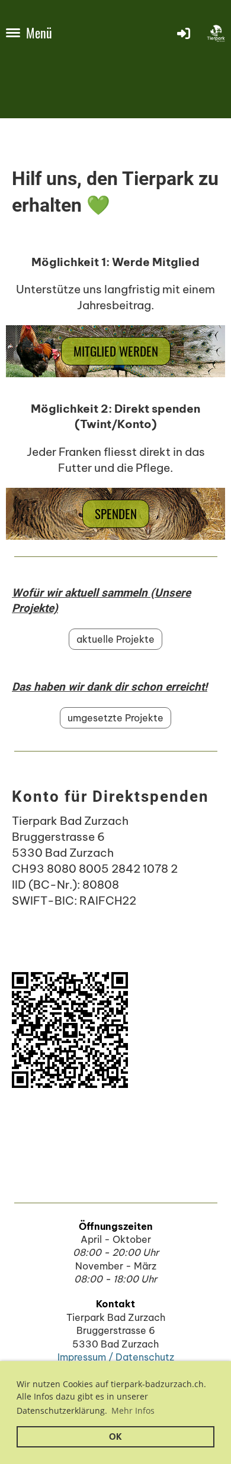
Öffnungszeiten (116, 1226)
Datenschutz (145, 1357)
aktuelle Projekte (115, 639)
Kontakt (115, 1304)
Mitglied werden (115, 351)
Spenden (116, 513)
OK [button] (115, 1436)
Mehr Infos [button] (133, 1410)
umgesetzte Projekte (115, 718)
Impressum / (86, 1357)
